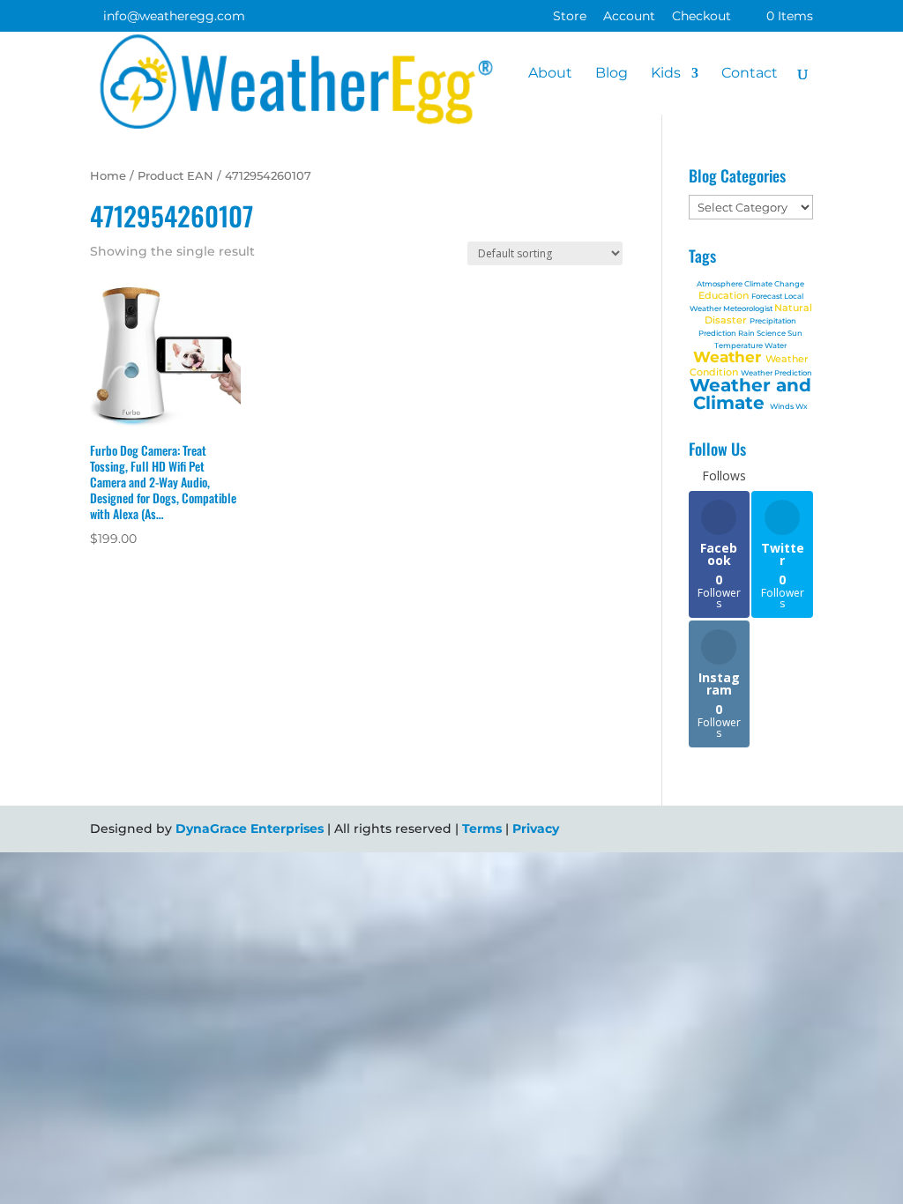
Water (776, 345)
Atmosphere (720, 283)
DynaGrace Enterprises (249, 828)
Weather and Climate (750, 394)
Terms (482, 828)
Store (569, 17)
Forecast (767, 296)
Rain (747, 333)
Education (724, 295)
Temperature (739, 345)
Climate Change (774, 283)
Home (108, 175)
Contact (749, 74)
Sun (794, 333)
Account (629, 17)
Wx (801, 406)
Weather (729, 357)
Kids (666, 74)
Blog (611, 74)
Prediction (718, 333)
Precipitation (773, 320)
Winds (782, 406)
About (550, 74)
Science (772, 333)
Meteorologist (748, 308)
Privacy (535, 828)
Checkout (701, 17)
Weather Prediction (776, 372)
